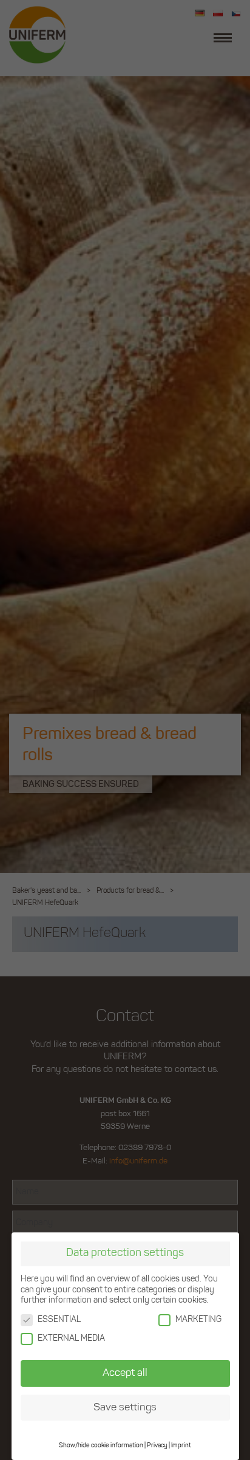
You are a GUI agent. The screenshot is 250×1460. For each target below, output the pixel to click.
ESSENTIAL (59, 1319)
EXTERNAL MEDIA (71, 1338)
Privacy (157, 1445)
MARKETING (198, 1319)
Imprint (181, 1445)
